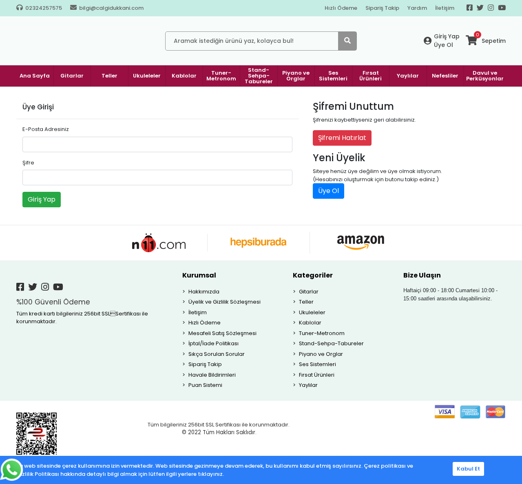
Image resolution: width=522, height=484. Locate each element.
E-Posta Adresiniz (45, 129)
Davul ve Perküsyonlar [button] (485, 75)
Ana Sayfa (35, 76)
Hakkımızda (203, 291)
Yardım (417, 8)
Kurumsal (199, 275)
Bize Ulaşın (422, 275)
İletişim (444, 8)
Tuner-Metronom (322, 333)
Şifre (28, 163)
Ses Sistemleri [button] (333, 75)
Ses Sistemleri (317, 364)
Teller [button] (109, 76)
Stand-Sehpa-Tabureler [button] (259, 75)
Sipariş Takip (382, 8)
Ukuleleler (312, 312)
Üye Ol (443, 45)
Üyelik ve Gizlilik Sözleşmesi (224, 302)
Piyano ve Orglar (321, 354)
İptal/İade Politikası (213, 343)
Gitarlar (309, 291)
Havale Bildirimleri (212, 375)
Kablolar (310, 322)
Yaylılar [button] (408, 76)
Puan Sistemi (205, 385)
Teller (306, 302)
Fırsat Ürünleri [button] (370, 75)
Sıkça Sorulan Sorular (216, 354)
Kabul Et (468, 469)
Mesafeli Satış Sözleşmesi (222, 333)
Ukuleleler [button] (147, 76)
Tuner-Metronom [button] (221, 75)
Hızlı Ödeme (341, 8)
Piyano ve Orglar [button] (296, 75)
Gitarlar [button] (72, 76)
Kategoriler (313, 275)
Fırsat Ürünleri (316, 375)
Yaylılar (308, 385)
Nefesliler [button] (445, 76)
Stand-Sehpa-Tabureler (331, 343)
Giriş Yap (447, 36)
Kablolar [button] (184, 76)
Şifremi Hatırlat (342, 137)
